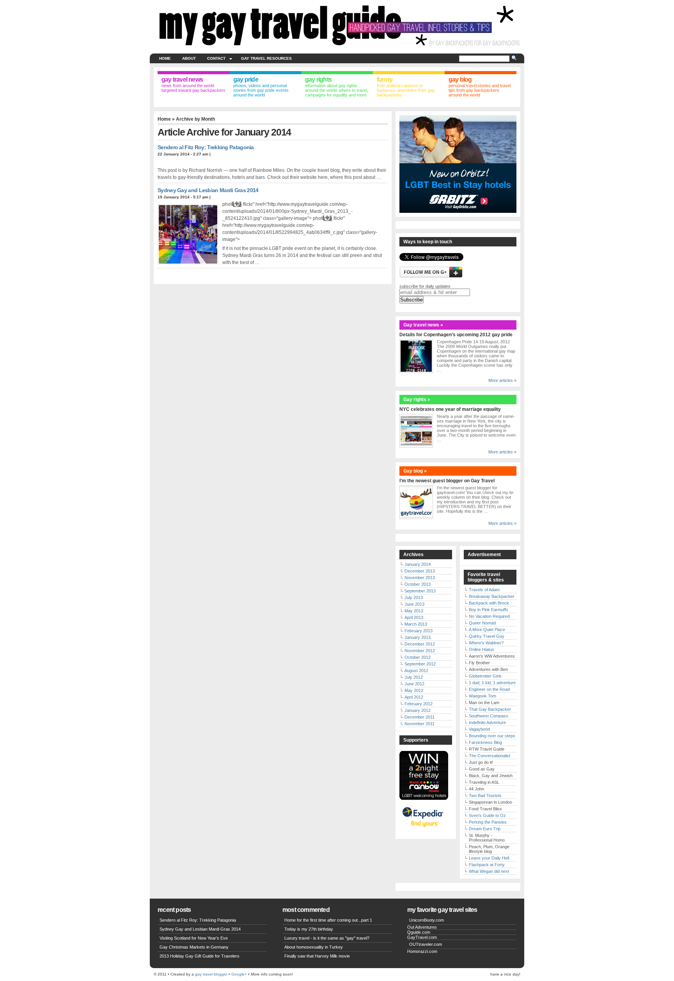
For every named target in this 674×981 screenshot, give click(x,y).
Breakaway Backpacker (491, 596)
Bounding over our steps (492, 735)
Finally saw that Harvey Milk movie (317, 956)
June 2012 (414, 683)
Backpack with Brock (489, 603)
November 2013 (419, 577)
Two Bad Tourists (485, 795)
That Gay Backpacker (490, 709)
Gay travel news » (423, 325)
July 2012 (413, 677)
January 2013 (417, 637)
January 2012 (417, 710)
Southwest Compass (488, 715)
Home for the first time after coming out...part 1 (328, 920)
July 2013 (413, 597)
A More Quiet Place (487, 629)
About (189, 58)
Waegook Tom (482, 696)
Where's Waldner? (486, 642)
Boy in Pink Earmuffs (488, 609)
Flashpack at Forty (487, 864)
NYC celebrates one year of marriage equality (450, 409)
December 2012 (419, 644)
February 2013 (418, 630)
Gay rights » (416, 399)
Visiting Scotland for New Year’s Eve (194, 938)
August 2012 (416, 670)
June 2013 (414, 604)
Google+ (239, 974)
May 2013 (413, 610)
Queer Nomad (482, 623)
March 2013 (415, 624)
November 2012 (419, 650)
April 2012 (413, 697)
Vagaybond (479, 729)
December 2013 (419, 571)
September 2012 (420, 664)
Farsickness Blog (485, 742)
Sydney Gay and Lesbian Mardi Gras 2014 (208, 190)
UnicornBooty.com (426, 920)
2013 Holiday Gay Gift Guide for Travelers (199, 956)
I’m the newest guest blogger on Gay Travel (447, 480)
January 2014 (417, 564)
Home (165, 58)
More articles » (502, 380)
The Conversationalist (489, 755)
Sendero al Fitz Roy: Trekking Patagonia (206, 147)
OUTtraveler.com (425, 944)
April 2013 (413, 617)
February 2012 (418, 703)
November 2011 (419, 723)
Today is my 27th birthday (308, 929)
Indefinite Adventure (487, 722)
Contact (216, 58)
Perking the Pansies (488, 822)
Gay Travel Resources (266, 58)
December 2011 (419, 717)
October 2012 (417, 657)
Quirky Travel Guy (486, 636)
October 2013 (417, 584)
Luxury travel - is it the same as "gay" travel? (326, 938)
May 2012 (413, 690)
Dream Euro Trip (484, 828)
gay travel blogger (211, 974)
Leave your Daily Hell (489, 858)
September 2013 (420, 591)
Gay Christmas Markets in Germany (194, 947)
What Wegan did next (489, 871)
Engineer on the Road (489, 689)
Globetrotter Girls (485, 676)
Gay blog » (415, 471)
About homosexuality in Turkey (313, 947)
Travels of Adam (484, 589)
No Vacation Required (489, 616)
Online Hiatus (481, 649)
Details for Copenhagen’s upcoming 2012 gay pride (456, 334)
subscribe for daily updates (425, 286)
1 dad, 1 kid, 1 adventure (492, 682)
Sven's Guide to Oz (487, 815)
